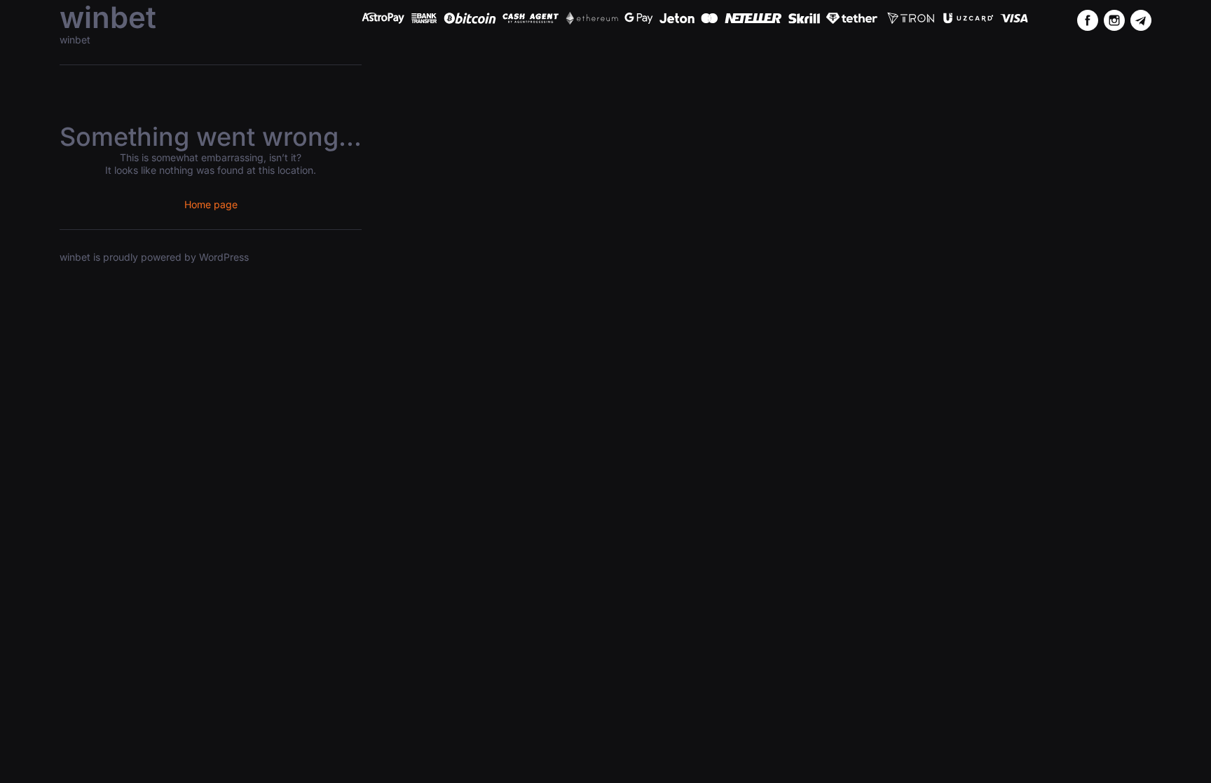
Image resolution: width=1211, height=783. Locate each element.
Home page (211, 204)
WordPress (224, 257)
